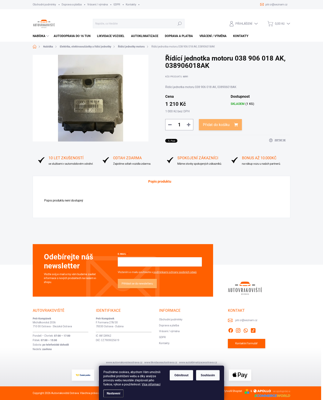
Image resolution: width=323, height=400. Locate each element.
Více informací (151, 384)
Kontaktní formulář (246, 343)
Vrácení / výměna (97, 4)
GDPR (116, 4)
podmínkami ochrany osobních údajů (175, 272)
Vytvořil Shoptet (232, 391)
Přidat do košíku (216, 124)
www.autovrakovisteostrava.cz (124, 362)
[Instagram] (238, 330)
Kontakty (131, 4)
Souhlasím (208, 375)
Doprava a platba (72, 4)
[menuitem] (41, 36)
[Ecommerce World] (271, 395)
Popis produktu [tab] (159, 181)
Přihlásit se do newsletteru (137, 283)
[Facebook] (230, 330)
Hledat (179, 23)
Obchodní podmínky (44, 4)
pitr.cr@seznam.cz (246, 320)
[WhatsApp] (245, 330)
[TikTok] (253, 330)
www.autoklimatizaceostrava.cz (198, 362)
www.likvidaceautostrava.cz (160, 362)
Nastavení (113, 393)
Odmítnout (181, 375)
